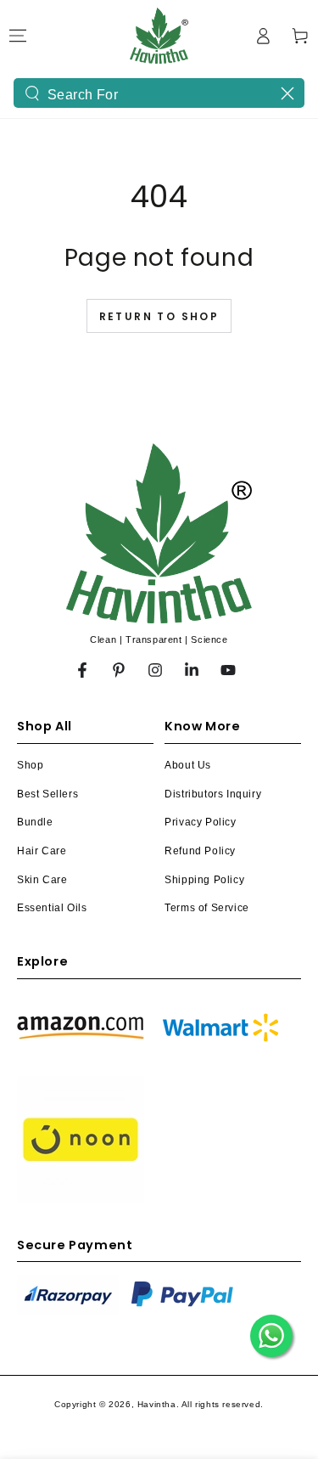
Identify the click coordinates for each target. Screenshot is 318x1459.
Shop (30, 765)
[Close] (287, 93)
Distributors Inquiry (213, 794)
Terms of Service (207, 908)
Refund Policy (200, 851)
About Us (188, 765)
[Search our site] (32, 93)
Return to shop (159, 316)
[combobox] (159, 93)
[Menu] (18, 35)
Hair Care (41, 851)
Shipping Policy (204, 880)
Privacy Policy (200, 822)
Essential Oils (51, 908)
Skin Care (42, 880)
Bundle (35, 822)
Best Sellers (47, 794)
